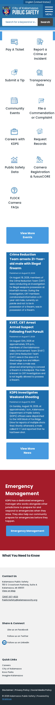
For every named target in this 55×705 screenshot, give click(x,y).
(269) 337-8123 (10, 596)
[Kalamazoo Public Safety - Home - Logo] (22, 11)
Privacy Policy (22, 690)
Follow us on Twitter (17, 636)
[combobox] (39, 2)
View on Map (9, 590)
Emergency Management (27, 531)
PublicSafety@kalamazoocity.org (19, 600)
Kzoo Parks (8, 672)
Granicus (7, 699)
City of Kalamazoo (12, 668)
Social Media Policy (41, 690)
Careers (6, 665)
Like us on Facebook (17, 629)
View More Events (27, 235)
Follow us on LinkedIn (18, 642)
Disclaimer (7, 690)
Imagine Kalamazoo (12, 675)
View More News (27, 451)
